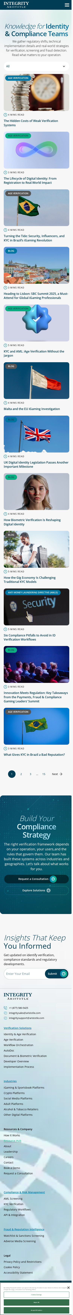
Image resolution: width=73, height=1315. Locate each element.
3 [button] (30, 774)
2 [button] (21, 774)
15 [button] (43, 774)
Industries (10, 1081)
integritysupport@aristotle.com (26, 1018)
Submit (52, 973)
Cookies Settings (36, 1295)
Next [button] (55, 774)
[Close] (68, 1288)
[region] (36, 1298)
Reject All (36, 1302)
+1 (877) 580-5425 (18, 1008)
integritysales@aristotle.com (25, 1013)
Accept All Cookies (36, 1310)
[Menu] (67, 5)
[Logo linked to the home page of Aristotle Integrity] (16, 5)
